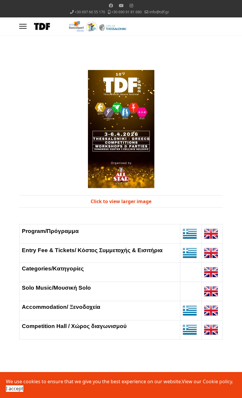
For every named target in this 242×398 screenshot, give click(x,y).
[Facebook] (111, 5)
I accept (14, 388)
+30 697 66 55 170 (90, 11)
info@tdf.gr (159, 11)
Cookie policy (217, 381)
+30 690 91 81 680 (126, 11)
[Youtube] (121, 5)
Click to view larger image (121, 201)
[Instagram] (131, 5)
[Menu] (23, 26)
